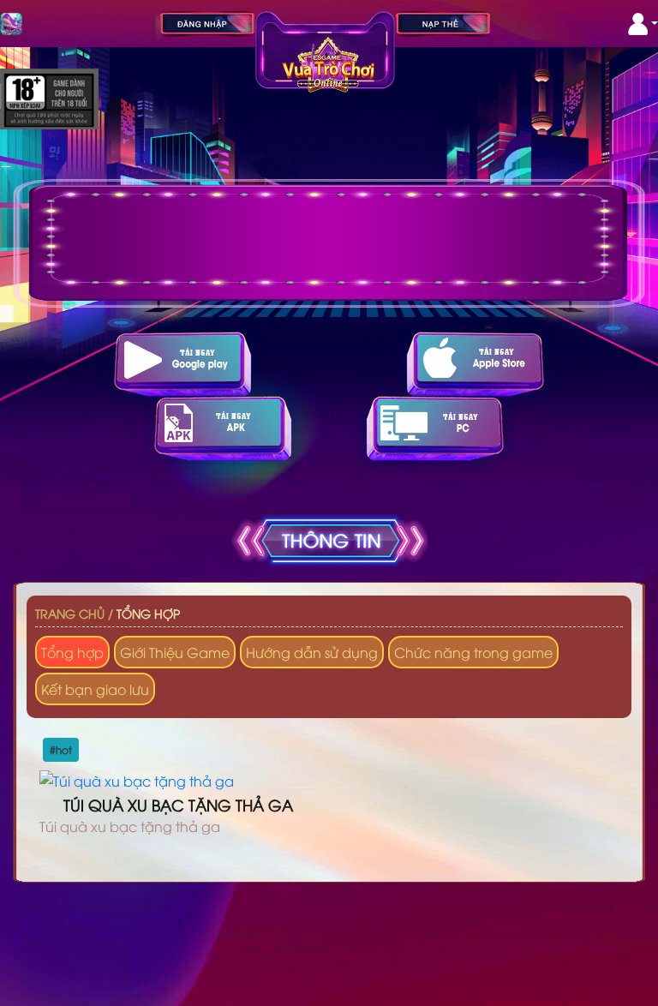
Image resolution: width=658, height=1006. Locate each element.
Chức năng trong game (473, 652)
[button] (643, 24)
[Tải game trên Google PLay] (182, 363)
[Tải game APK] (223, 428)
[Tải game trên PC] (435, 428)
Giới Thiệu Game (175, 652)
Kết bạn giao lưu (95, 689)
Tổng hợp (148, 613)
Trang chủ (70, 613)
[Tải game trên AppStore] (475, 363)
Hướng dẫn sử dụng (312, 652)
